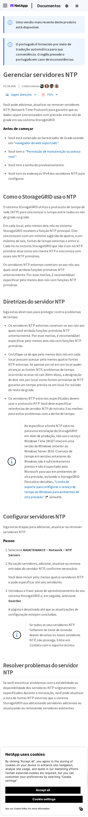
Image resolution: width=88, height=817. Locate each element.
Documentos (49, 5)
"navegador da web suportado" (36, 143)
